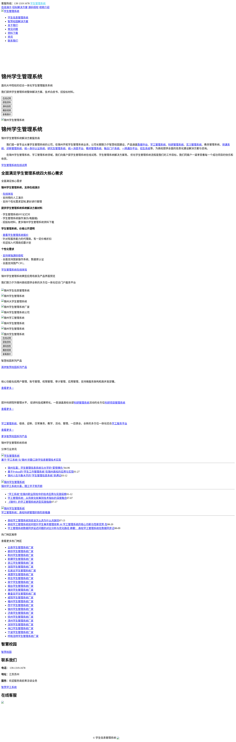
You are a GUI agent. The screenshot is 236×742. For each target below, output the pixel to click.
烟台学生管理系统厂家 (20, 586)
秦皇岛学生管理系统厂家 (22, 593)
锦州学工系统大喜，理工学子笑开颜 (21, 486)
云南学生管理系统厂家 (20, 547)
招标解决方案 (20, 7)
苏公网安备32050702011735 (131, 738)
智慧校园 (6, 652)
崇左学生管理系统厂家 (20, 578)
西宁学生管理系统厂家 (20, 605)
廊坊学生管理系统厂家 (20, 551)
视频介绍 (44, 7)
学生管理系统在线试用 (14, 165)
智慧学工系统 (9, 687)
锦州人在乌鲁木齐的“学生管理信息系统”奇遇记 (34, 475)
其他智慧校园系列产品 (14, 367)
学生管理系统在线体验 (14, 269)
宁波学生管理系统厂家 (20, 632)
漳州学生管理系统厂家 (20, 620)
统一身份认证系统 (34, 148)
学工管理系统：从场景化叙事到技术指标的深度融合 (37, 498)
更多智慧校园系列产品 (14, 436)
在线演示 (6, 7)
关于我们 (13, 25)
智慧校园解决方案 (18, 21)
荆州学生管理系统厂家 (20, 555)
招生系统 (145, 148)
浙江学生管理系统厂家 (20, 563)
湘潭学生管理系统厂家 (20, 574)
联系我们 (13, 40)
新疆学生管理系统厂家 (20, 559)
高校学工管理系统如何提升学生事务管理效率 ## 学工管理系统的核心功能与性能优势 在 (57, 524)
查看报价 (7, 114)
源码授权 (33, 7)
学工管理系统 (158, 144)
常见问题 (13, 29)
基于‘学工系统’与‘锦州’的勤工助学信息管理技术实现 (31, 459)
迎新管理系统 (14, 148)
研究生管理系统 (57, 148)
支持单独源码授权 (13, 255)
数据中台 (142, 144)
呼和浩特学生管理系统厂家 (23, 636)
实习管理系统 (194, 144)
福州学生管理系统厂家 (20, 601)
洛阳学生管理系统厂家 (20, 566)
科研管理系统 (176, 144)
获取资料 (7, 102)
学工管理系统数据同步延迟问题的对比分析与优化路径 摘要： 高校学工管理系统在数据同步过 (61, 528)
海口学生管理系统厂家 (20, 628)
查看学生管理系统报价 (15, 235)
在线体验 (8, 194)
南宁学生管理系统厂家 (20, 582)
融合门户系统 (111, 148)
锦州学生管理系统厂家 (20, 609)
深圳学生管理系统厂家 (20, 624)
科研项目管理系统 (115, 402)
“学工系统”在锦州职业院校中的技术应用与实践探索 (37, 494)
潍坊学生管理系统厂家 (20, 589)
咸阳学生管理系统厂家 (20, 597)
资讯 (10, 36)
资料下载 (13, 33)
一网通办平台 (129, 148)
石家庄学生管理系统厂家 (22, 570)
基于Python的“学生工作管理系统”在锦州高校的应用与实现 (41, 471)
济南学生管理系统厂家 (20, 613)
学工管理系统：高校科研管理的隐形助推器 (25, 512)
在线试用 (7, 98)
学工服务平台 (119, 423)
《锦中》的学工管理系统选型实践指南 (29, 502)
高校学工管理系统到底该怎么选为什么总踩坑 (33, 520)
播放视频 (7, 110)
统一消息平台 (75, 148)
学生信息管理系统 (18, 17)
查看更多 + (7, 388)
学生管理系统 (38, 3)
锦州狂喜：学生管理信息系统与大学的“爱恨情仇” (36, 467)
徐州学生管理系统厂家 (20, 616)
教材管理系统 (93, 148)
